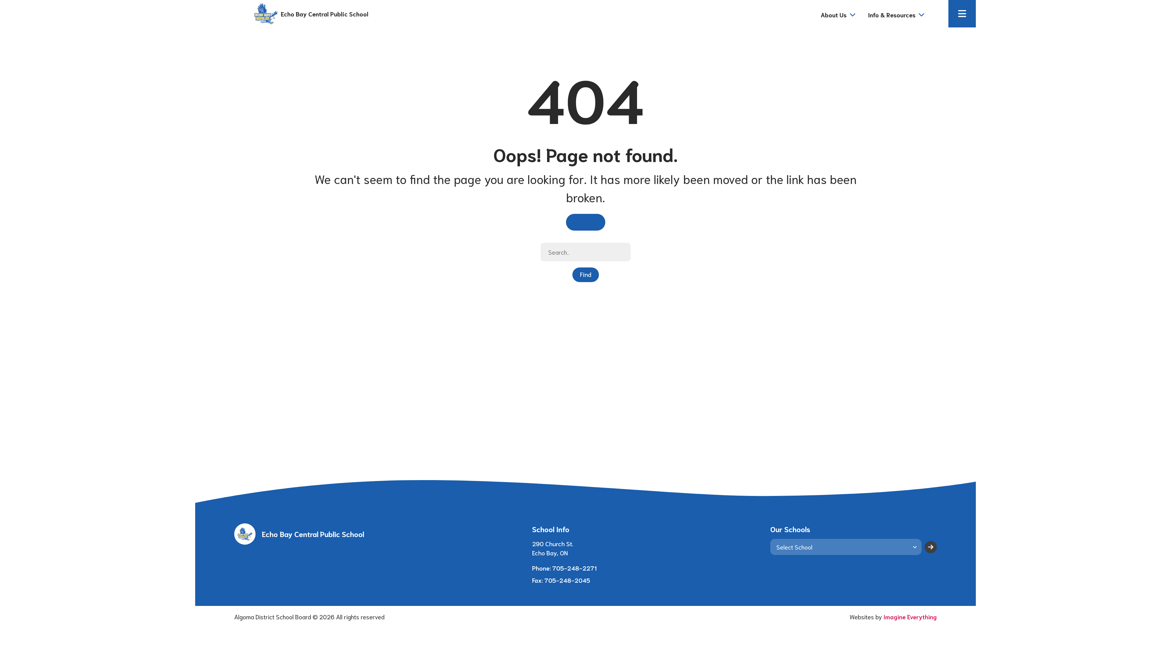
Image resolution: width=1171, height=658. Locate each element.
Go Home (586, 222)
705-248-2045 (567, 580)
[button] (962, 13)
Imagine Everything (910, 617)
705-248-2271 (574, 568)
